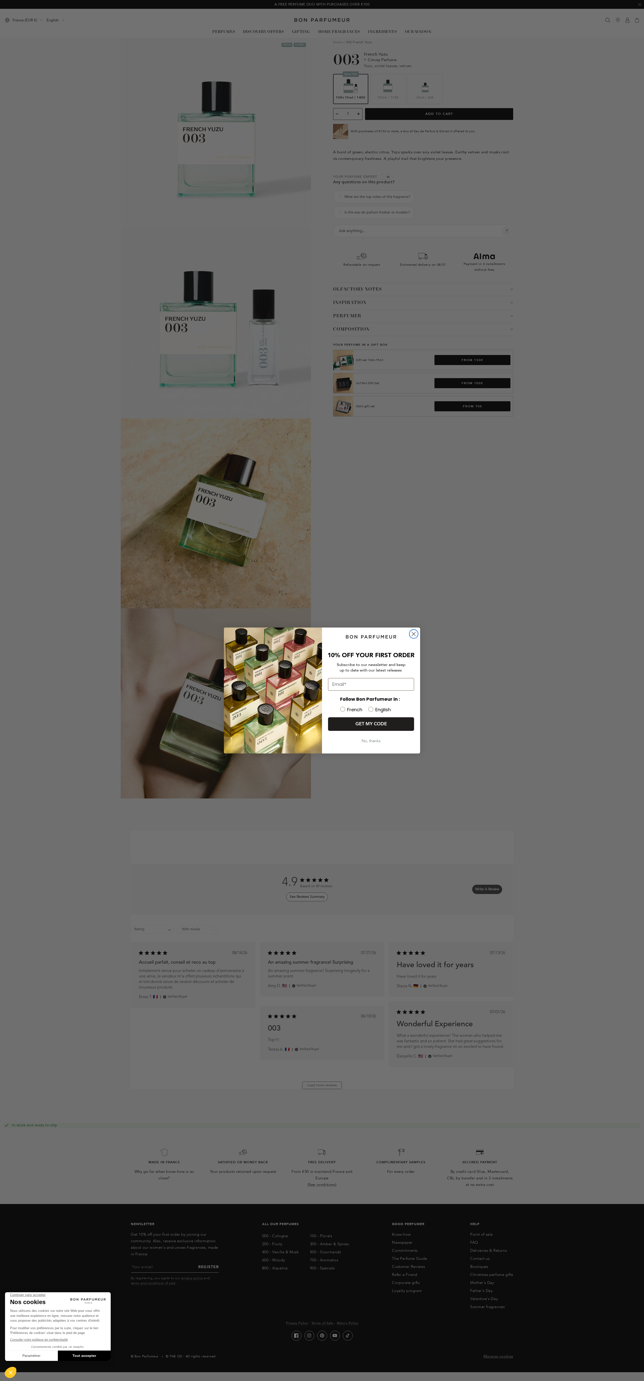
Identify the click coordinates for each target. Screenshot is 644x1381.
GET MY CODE (371, 724)
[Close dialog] (413, 634)
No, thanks (371, 741)
